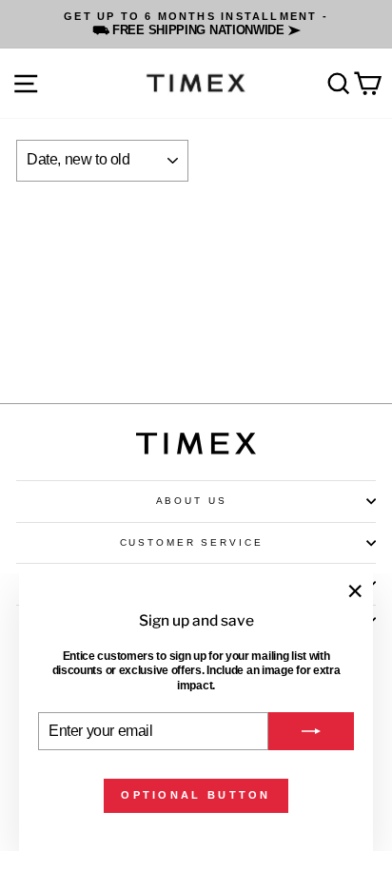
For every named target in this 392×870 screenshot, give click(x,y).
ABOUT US (191, 500)
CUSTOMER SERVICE (192, 542)
